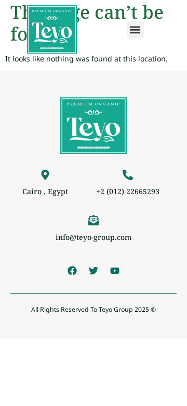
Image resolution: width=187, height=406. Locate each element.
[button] (135, 29)
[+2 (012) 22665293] (128, 175)
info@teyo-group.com (93, 237)
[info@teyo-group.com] (93, 220)
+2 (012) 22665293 (127, 191)
